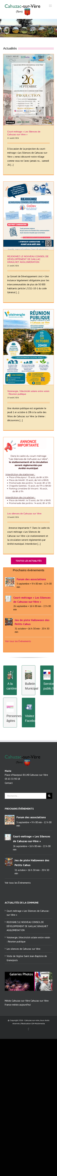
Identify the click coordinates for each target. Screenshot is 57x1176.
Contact (9, 782)
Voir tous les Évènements (18, 641)
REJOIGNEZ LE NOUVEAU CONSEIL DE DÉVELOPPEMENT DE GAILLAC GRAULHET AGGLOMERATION (27, 259)
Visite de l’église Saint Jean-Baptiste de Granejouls (27, 958)
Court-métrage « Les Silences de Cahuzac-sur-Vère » (28, 912)
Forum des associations (31, 579)
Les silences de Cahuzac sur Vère (24, 513)
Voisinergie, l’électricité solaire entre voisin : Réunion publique (28, 939)
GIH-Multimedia (38, 1023)
